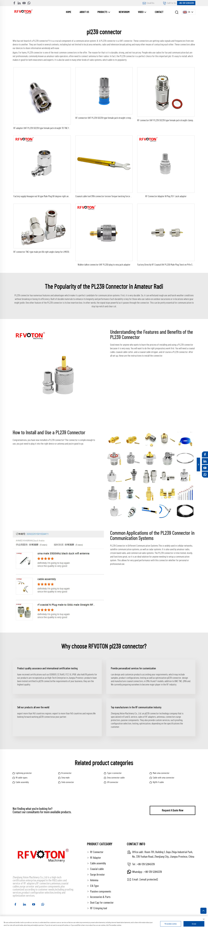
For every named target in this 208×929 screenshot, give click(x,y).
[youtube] (24, 3)
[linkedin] (19, 3)
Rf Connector (96, 852)
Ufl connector (112, 782)
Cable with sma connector (163, 777)
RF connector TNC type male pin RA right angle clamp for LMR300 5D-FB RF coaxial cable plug (54, 252)
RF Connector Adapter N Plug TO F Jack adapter (166, 196)
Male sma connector (161, 773)
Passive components (100, 891)
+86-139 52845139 (186, 3)
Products (102, 12)
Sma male (65, 777)
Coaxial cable (97, 869)
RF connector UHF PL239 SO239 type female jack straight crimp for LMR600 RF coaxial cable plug (117, 118)
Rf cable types (21, 777)
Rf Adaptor (95, 857)
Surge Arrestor (97, 874)
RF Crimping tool (98, 908)
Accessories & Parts (100, 897)
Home (68, 12)
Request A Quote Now (172, 810)
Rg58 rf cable (158, 782)
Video (141, 12)
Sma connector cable (116, 777)
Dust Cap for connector (102, 902)
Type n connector (114, 773)
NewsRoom (124, 12)
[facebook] (14, 3)
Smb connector (67, 782)
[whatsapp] (29, 3)
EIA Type (94, 885)
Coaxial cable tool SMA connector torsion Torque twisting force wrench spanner (109, 196)
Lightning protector (24, 773)
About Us (84, 12)
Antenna (94, 880)
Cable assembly (22, 782)
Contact (159, 12)
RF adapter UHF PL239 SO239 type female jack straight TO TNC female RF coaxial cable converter (55, 128)
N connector (66, 773)
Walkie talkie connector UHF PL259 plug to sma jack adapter (104, 264)
